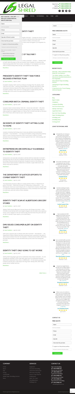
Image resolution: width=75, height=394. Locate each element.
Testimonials (40, 16)
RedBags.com (33, 382)
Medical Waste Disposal (8, 53)
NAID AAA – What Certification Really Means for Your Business (61, 72)
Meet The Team (34, 378)
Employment (33, 376)
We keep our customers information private (60, 57)
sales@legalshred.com (58, 384)
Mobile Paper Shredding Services (11, 376)
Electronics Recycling (35, 372)
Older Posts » (42, 273)
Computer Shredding (57, 104)
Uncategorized (56, 121)
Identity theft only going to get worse (22, 250)
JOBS (57, 16)
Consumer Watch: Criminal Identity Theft (23, 101)
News (4, 378)
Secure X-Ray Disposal (35, 374)
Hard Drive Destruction (58, 106)
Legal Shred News (56, 111)
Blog (53, 97)
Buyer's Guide (55, 100)
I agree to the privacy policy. (62, 55)
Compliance (55, 102)
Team (51, 16)
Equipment (25, 16)
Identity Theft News (57, 108)
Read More (6, 67)
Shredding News (56, 119)
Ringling (64, 153)
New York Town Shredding (59, 113)
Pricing (32, 16)
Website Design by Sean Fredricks (65, 391)
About (4, 368)
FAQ (47, 16)
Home (4, 366)
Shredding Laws (56, 117)
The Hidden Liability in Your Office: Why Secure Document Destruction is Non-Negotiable (61, 77)
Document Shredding (35, 368)
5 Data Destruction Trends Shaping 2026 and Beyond (61, 89)
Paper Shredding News (58, 115)
